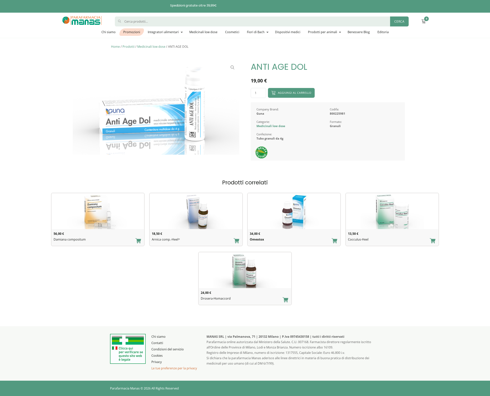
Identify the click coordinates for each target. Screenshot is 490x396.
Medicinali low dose (203, 32)
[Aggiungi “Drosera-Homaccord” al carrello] (285, 300)
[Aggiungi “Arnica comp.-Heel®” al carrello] (236, 241)
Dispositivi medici (287, 32)
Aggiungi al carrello (294, 92)
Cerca (399, 21)
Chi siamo (108, 32)
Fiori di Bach (256, 32)
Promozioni (131, 32)
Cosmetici (232, 32)
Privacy (156, 362)
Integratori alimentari (163, 32)
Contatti (157, 343)
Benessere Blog (359, 32)
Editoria (383, 32)
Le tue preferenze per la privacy (174, 368)
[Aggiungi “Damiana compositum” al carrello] (138, 241)
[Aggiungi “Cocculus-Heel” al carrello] (432, 241)
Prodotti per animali (322, 32)
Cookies (157, 355)
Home (115, 46)
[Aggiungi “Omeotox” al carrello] (334, 241)
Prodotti (128, 46)
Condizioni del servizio (167, 349)
